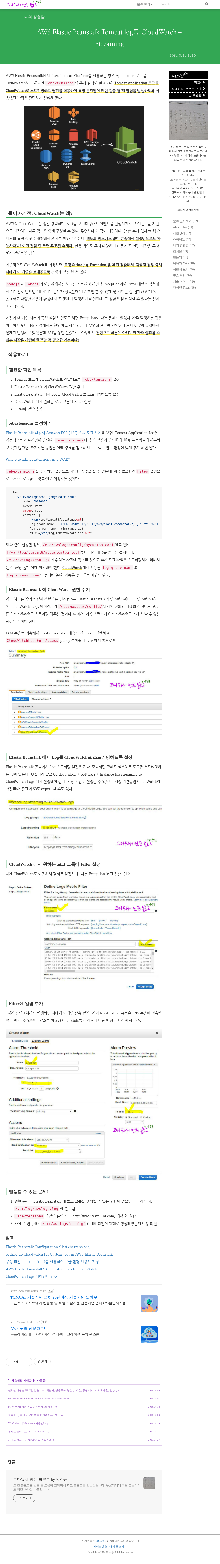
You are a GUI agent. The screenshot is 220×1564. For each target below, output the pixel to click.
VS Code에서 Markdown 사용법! (26, 1423)
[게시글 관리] (27, 1362)
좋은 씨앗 (182, 275)
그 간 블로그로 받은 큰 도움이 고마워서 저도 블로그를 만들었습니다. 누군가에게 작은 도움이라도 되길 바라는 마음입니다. (77, 1487)
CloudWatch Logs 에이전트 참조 (31, 1276)
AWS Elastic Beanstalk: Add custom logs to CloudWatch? (52, 1269)
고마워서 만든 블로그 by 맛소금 (40, 1479)
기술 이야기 (184, 281)
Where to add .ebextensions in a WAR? (38, 459)
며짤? (198, 82)
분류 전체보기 (186, 221)
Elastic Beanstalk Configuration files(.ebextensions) (48, 1246)
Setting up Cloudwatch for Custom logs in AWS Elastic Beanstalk (59, 1254)
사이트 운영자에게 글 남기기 (110, 1546)
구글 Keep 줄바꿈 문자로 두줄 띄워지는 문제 (33, 1415)
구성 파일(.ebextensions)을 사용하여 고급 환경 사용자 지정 (52, 1261)
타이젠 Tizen (184, 287)
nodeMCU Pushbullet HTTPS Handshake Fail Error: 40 (37, 1398)
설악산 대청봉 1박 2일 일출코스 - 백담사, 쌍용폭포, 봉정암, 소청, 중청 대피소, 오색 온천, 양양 (61, 1390)
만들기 (180, 257)
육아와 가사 (184, 263)
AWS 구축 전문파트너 (29, 1328)
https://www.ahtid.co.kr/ (25, 1322)
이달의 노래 (184, 269)
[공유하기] (22, 1362)
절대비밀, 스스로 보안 (187, 88)
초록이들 (182, 239)
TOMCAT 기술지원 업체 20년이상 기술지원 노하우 (53, 1297)
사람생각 (182, 233)
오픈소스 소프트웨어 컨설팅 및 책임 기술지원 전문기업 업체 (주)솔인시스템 (68, 1303)
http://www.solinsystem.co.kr (28, 1290)
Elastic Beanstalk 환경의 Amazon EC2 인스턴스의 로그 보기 (53, 432)
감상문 (180, 251)
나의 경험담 (34, 16)
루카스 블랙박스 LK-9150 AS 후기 (27, 1431)
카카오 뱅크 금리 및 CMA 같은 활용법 (29, 1439)
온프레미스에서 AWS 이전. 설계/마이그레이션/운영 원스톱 (54, 1334)
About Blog (183, 227)
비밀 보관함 (193, 95)
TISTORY (100, 1540)
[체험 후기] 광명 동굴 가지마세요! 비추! (30, 1406)
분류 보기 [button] (143, 4)
